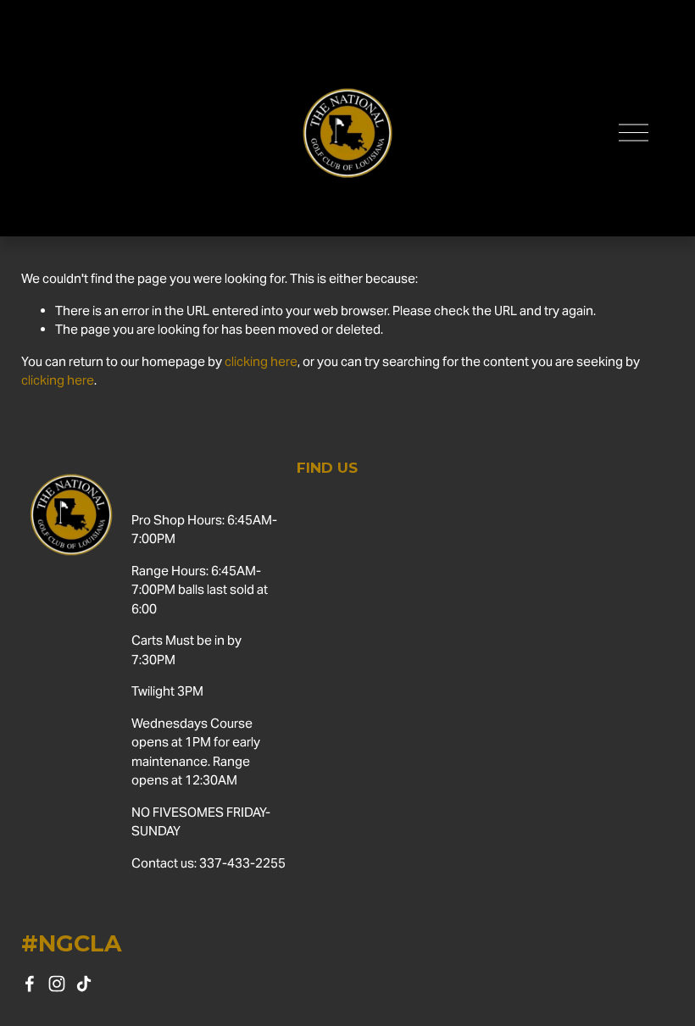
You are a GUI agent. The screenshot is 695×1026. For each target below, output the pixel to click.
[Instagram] (56, 983)
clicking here (261, 361)
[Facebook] (29, 983)
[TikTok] (83, 983)
